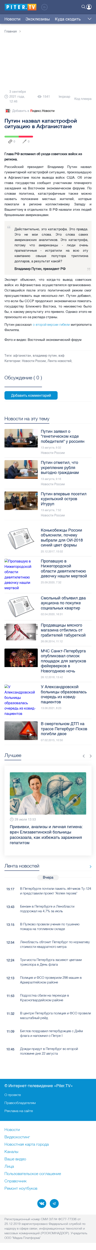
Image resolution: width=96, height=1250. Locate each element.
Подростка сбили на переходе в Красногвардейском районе (44, 987)
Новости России (34, 361)
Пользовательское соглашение (32, 1174)
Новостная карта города (26, 1144)
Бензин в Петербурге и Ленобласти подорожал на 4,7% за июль (47, 898)
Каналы (11, 1152)
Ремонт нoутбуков (20, 1188)
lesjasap (64, 97)
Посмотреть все (23, 382)
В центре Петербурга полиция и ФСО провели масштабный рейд (55, 1004)
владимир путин (45, 356)
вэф (61, 356)
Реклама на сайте (18, 1110)
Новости (12, 19)
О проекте (12, 1094)
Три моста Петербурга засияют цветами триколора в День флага (51, 951)
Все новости (89, 856)
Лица (9, 1166)
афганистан (22, 356)
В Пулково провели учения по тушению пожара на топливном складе (49, 915)
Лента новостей (59, 361)
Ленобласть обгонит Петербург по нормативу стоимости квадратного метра (55, 933)
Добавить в (33, 111)
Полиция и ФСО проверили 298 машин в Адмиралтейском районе (51, 969)
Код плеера (83, 99)
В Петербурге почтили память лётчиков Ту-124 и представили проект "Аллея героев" (55, 880)
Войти (89, 7)
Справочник (15, 1181)
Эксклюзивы (37, 19)
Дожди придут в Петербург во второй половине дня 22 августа (49, 1040)
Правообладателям (20, 1102)
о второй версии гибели (51, 324)
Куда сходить (68, 19)
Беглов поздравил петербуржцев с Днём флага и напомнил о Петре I (51, 1022)
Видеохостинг (17, 1137)
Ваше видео (15, 1159)
